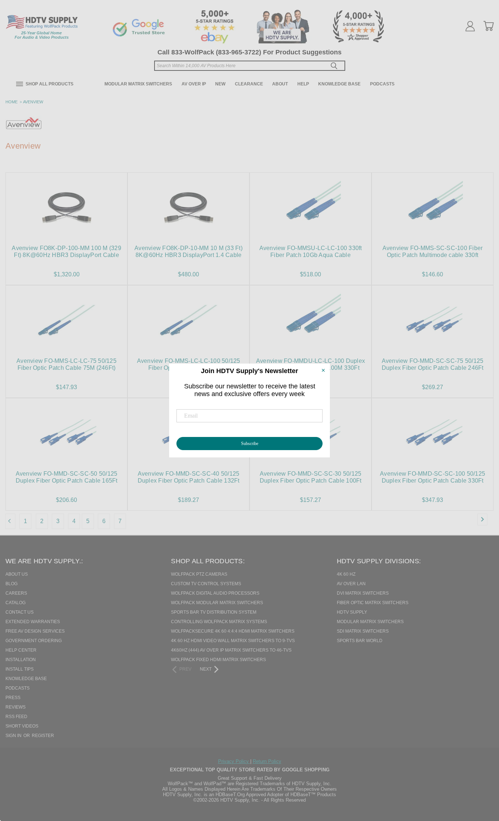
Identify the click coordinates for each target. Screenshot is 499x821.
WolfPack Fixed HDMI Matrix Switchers (218, 659)
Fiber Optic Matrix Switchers (372, 602)
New (220, 84)
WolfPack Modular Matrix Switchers (217, 602)
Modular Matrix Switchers (138, 84)
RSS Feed (16, 716)
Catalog (15, 602)
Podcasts (382, 84)
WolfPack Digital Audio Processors (215, 593)
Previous (480, 778)
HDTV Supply (352, 612)
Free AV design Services (35, 631)
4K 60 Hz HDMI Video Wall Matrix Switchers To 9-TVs (233, 640)
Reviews (15, 707)
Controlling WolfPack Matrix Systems (219, 621)
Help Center (21, 650)
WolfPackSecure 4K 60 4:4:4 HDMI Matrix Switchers (232, 631)
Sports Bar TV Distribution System (213, 612)
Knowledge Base (339, 84)
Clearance (249, 84)
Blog (11, 583)
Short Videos (21, 726)
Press (12, 697)
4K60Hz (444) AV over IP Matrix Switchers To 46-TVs (231, 650)
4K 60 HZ (346, 574)
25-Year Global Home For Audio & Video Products (42, 35)
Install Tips (19, 669)
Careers (16, 593)
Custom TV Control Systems (206, 583)
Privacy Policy (234, 761)
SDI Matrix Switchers (363, 631)
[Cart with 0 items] (488, 25)
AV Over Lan (351, 583)
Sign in (14, 735)
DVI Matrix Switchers (363, 593)
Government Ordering (33, 640)
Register (43, 735)
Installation (20, 659)
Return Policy (267, 761)
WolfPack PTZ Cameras (199, 574)
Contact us (19, 612)
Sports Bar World (359, 640)
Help (303, 84)
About (280, 84)
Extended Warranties (32, 621)
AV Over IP (194, 84)
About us (16, 574)
